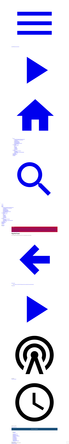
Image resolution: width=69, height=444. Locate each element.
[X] (3, 225)
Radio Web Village (15, 154)
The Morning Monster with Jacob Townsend (19, 139)
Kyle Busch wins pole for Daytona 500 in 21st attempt (23, 230)
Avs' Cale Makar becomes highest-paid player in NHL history (19, 227)
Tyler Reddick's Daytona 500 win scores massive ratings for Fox (26, 228)
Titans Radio (15, 151)
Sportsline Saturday (16, 141)
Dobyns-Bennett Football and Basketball (19, 152)
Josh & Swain (16, 140)
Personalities (14, 144)
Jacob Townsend (16, 145)
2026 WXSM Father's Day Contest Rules (43, 227)
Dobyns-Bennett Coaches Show (18, 143)
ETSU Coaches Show (16, 142)
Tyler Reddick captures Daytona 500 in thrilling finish (40, 228)
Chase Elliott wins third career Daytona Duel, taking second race (41, 229)
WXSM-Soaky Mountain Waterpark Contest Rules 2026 (32, 227)
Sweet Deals (14, 153)
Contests (14, 155)
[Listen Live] (34, 308)
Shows (14, 138)
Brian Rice (15, 147)
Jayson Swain (16, 148)
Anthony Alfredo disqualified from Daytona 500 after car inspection (25, 229)
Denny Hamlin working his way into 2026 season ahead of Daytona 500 (37, 230)
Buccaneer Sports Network (17, 150)
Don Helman (15, 149)
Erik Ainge (15, 146)
